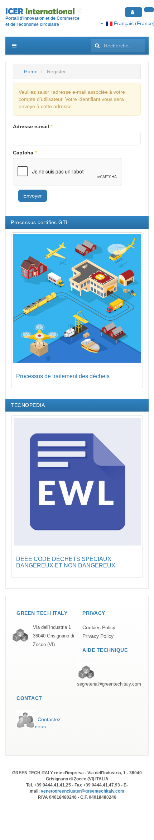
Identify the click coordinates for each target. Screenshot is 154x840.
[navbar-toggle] (14, 46)
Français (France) (133, 23)
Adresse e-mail (32, 126)
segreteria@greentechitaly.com (109, 684)
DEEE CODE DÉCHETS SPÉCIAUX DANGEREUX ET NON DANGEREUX (65, 562)
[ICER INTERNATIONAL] (45, 11)
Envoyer (32, 196)
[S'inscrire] (149, 9)
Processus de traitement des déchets (63, 376)
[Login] (133, 12)
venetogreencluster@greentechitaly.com (82, 791)
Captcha (25, 153)
